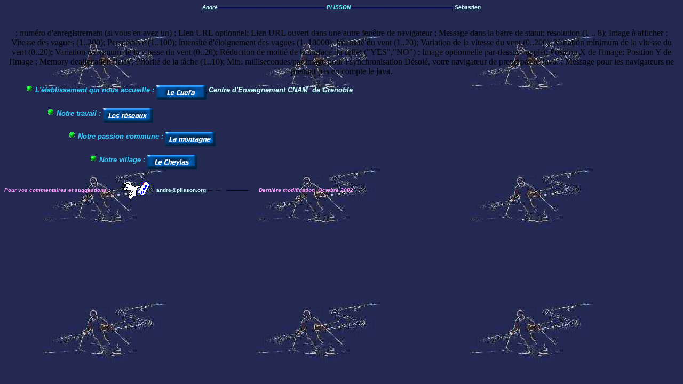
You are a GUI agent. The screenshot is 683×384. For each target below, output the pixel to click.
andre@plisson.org (181, 190)
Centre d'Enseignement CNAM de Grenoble (281, 90)
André (210, 7)
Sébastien (467, 7)
